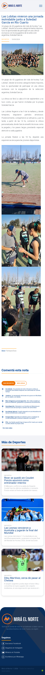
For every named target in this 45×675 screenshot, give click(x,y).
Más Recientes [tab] (8, 383)
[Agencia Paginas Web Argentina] (42, 670)
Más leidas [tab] (21, 383)
